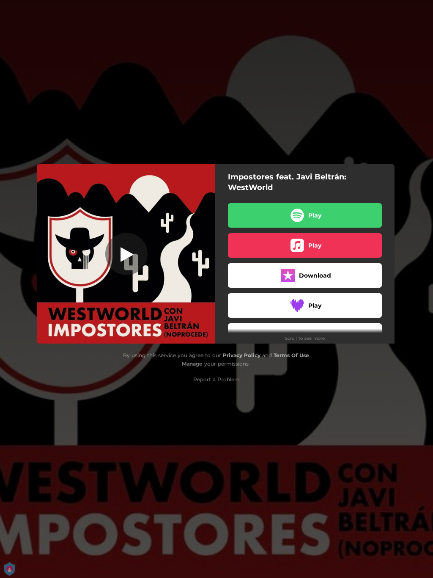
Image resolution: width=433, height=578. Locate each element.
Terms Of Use (291, 355)
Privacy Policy (241, 355)
